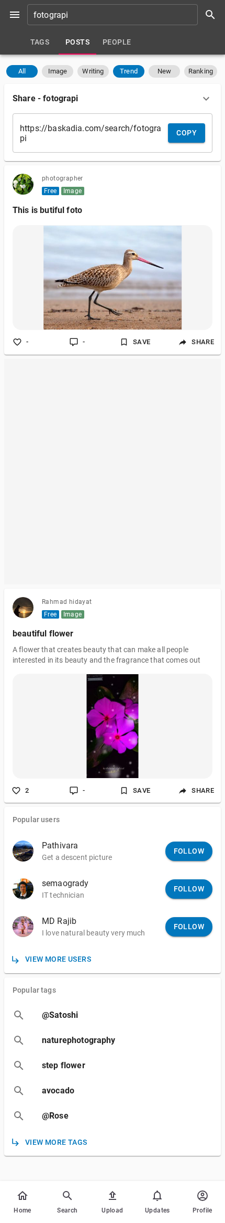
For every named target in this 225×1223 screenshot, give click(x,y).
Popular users (36, 819)
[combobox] (125, 14)
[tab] (40, 42)
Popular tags (34, 990)
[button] (22, 71)
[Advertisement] (112, 471)
